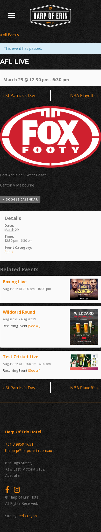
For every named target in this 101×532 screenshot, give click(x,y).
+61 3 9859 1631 (19, 444)
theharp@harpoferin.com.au (28, 450)
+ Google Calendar (20, 199)
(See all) (34, 326)
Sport (8, 251)
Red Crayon (27, 515)
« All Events (9, 34)
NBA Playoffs (84, 95)
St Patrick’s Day (18, 95)
